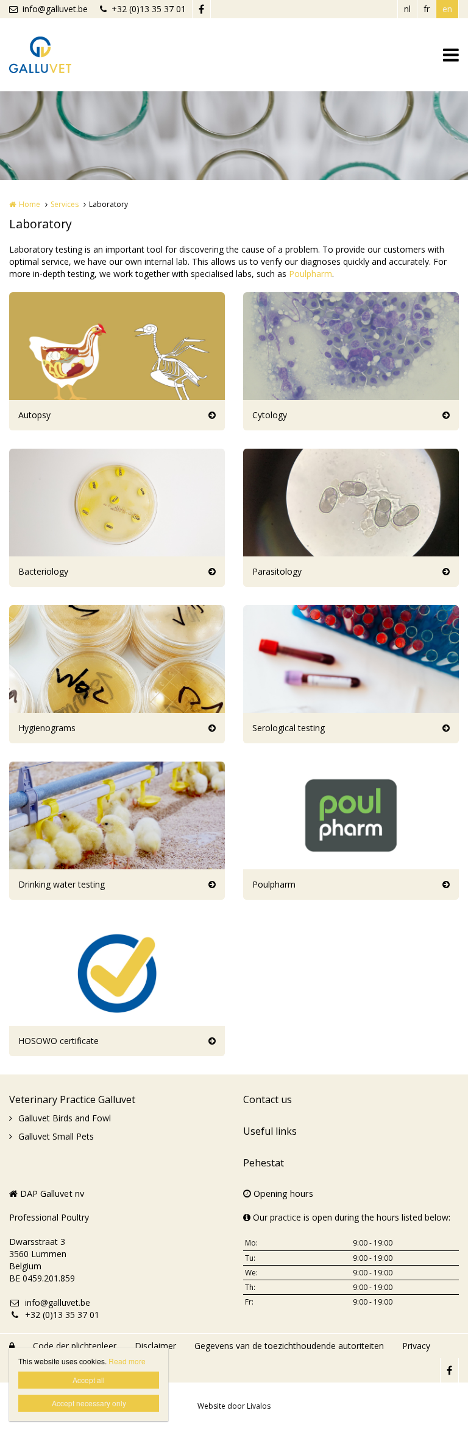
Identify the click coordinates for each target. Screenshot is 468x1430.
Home (29, 204)
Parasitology (277, 571)
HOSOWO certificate (58, 1040)
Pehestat (263, 1162)
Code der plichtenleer (74, 1345)
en (447, 9)
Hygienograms (47, 728)
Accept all (89, 1380)
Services (65, 204)
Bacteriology (43, 571)
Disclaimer (155, 1345)
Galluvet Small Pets (56, 1136)
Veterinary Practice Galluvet (72, 1099)
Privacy (416, 1345)
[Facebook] (201, 9)
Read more (127, 1361)
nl (407, 9)
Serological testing (288, 728)
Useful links (270, 1131)
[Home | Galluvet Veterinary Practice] (58, 54)
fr (427, 9)
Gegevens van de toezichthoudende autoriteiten (289, 1345)
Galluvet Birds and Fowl (64, 1118)
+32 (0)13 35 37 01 (149, 9)
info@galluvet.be (55, 9)
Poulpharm (310, 273)
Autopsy (34, 415)
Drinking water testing (61, 884)
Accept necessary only (89, 1403)
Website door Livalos (234, 1406)
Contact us (267, 1099)
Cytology (269, 415)
